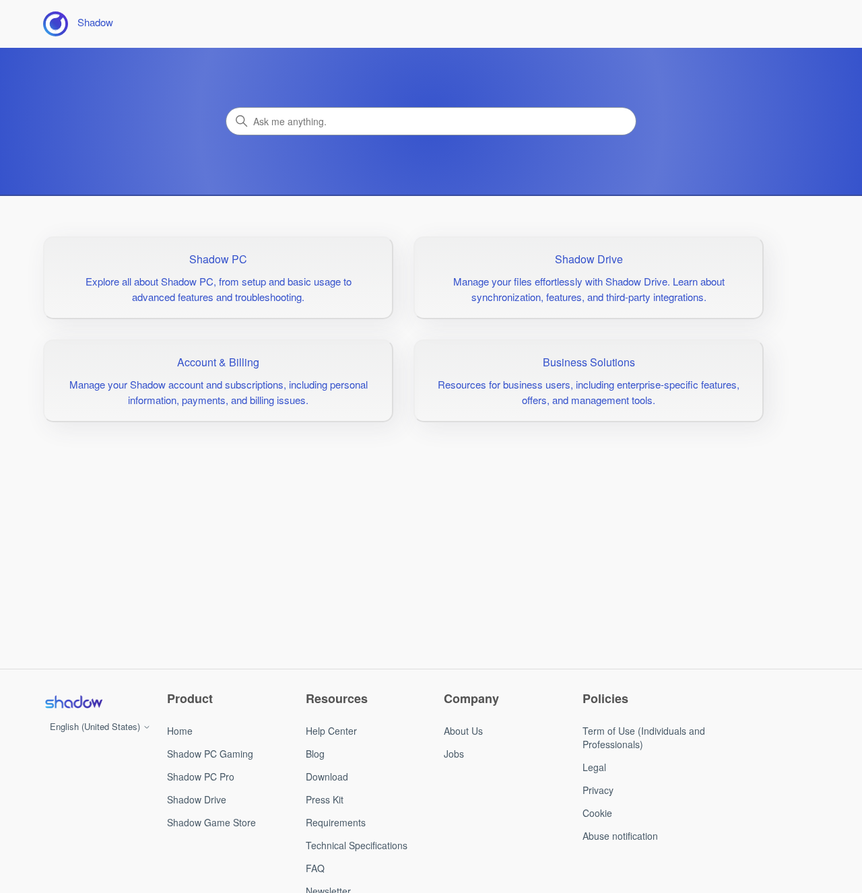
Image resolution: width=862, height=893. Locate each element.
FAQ (315, 868)
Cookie (597, 813)
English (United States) (96, 726)
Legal (594, 767)
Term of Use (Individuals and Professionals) (644, 737)
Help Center (331, 730)
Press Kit (324, 799)
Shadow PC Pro (200, 776)
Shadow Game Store (211, 822)
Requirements (336, 822)
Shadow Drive (196, 799)
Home (180, 730)
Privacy (598, 790)
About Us (463, 730)
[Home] (73, 702)
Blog (315, 753)
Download (327, 776)
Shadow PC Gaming (210, 753)
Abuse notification (620, 835)
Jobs (454, 753)
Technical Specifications (356, 845)
